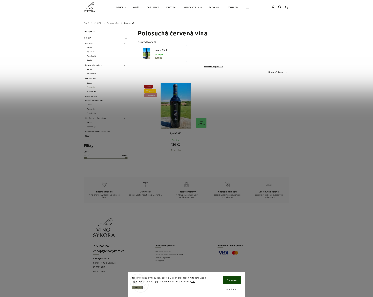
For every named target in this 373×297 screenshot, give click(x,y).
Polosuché (91, 52)
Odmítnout (231, 289)
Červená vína (90, 78)
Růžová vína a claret (93, 65)
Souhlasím (232, 280)
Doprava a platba (162, 257)
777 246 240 (101, 246)
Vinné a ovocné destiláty (95, 118)
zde (193, 281)
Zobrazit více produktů (213, 66)
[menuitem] (123, 7)
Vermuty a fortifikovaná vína (97, 131)
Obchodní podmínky (163, 251)
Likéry (88, 136)
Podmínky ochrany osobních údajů (169, 254)
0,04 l (89, 122)
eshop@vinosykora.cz (108, 251)
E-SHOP (87, 38)
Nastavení (137, 287)
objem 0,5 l (91, 126)
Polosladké (91, 56)
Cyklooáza (159, 260)
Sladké (90, 60)
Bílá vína (89, 43)
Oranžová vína (91, 96)
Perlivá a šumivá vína (94, 100)
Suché (89, 47)
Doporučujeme (275, 72)
